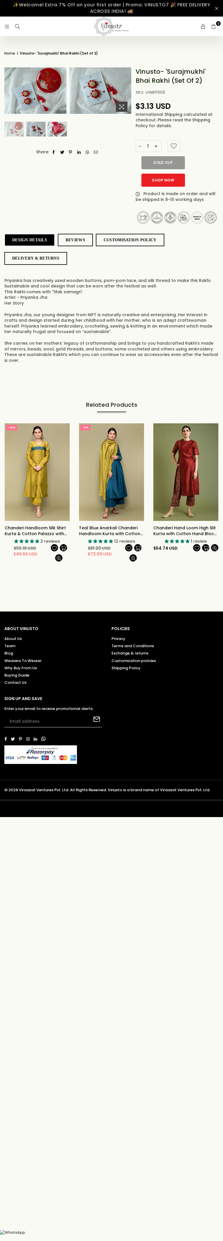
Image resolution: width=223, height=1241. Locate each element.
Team (9, 646)
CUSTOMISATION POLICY (130, 240)
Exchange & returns (130, 653)
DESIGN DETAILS (29, 240)
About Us (13, 638)
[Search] (17, 26)
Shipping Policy (126, 668)
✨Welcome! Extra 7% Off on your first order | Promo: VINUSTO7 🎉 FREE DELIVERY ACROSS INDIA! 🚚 (111, 8)
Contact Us (15, 682)
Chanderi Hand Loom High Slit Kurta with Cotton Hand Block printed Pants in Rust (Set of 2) (185, 531)
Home (9, 53)
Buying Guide (16, 675)
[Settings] (203, 26)
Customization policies (134, 660)
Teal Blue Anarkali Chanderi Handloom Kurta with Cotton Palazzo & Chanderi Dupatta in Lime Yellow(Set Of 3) (111, 531)
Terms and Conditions (133, 646)
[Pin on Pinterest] (71, 152)
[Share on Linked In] (79, 152)
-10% (12, 427)
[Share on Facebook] (54, 152)
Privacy (118, 638)
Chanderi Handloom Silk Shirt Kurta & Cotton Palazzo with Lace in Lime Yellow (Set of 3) (35, 531)
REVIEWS (75, 240)
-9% (85, 427)
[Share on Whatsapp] (87, 152)
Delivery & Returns (35, 258)
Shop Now (163, 180)
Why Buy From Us (20, 668)
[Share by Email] (96, 152)
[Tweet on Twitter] (62, 152)
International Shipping (160, 114)
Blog (8, 653)
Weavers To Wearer (23, 660)
